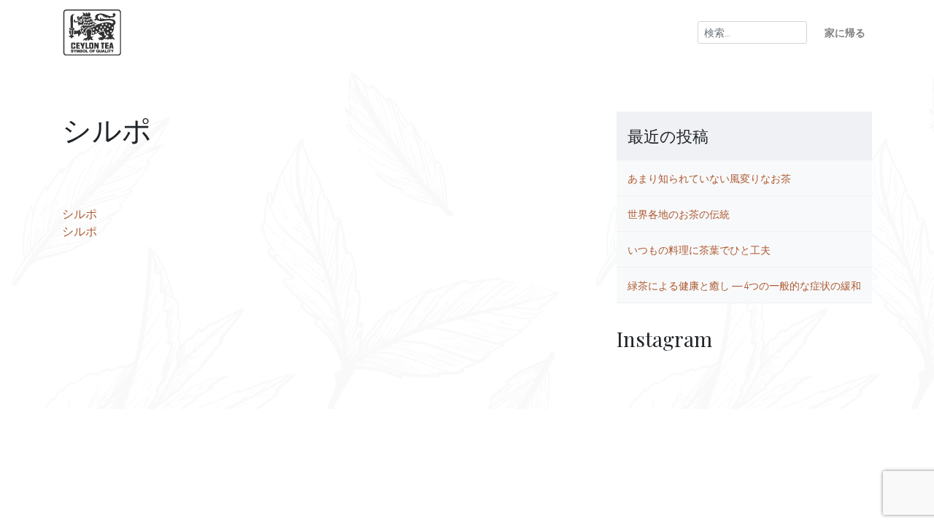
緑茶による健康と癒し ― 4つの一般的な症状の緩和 (744, 285)
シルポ (79, 213)
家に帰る (845, 32)
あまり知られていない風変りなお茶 (709, 177)
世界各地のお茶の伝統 (679, 213)
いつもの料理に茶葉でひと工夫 (699, 249)
